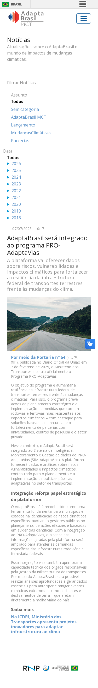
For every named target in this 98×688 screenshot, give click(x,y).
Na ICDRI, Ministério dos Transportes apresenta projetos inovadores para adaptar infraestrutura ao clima (44, 624)
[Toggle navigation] (83, 18)
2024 (16, 177)
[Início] (25, 18)
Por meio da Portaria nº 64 (38, 357)
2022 (16, 191)
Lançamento (23, 125)
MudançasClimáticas (31, 133)
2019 (16, 211)
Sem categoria (25, 109)
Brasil (16, 4)
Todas (13, 157)
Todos (17, 101)
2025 (16, 170)
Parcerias (20, 140)
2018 (16, 218)
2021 (16, 197)
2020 (16, 204)
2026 (16, 163)
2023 (16, 184)
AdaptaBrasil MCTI (29, 117)
